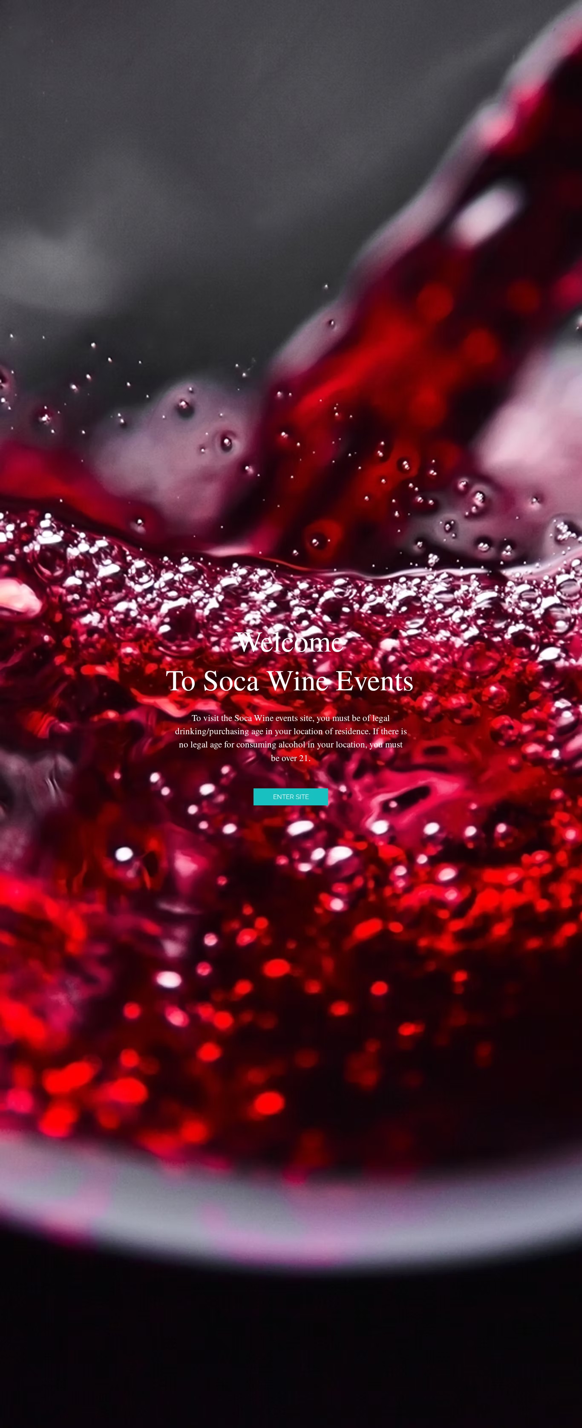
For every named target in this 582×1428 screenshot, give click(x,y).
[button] (291, 796)
